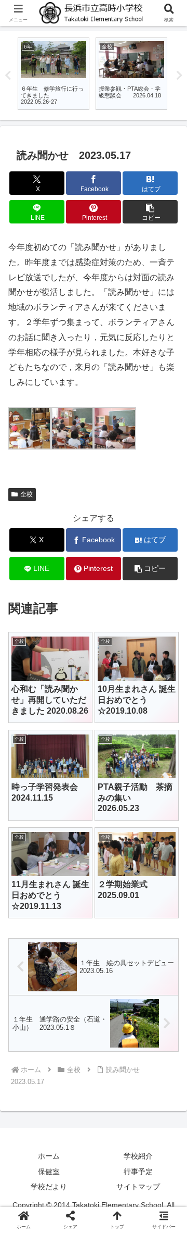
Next (179, 75)
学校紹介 (138, 1156)
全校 (26, 494)
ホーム (49, 1156)
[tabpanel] (53, 74)
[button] (150, 211)
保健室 (49, 1171)
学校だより (49, 1186)
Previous (8, 75)
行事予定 (138, 1171)
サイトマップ (138, 1186)
